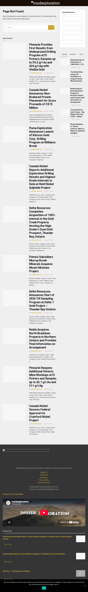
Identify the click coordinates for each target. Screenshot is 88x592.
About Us (44, 472)
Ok (44, 588)
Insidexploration (36, 73)
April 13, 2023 (8, 579)
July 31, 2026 (48, 423)
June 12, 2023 (8, 544)
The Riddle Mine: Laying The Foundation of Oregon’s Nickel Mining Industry (76, 76)
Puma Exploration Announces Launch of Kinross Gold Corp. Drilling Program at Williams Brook (42, 137)
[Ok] (85, 586)
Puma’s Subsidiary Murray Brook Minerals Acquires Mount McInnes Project (41, 264)
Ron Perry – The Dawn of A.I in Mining (16, 571)
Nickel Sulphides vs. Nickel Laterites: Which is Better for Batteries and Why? (77, 128)
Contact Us (44, 475)
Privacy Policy (44, 480)
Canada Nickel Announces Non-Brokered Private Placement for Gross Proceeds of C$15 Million (42, 98)
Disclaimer (44, 477)
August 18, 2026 (48, 73)
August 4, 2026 (48, 274)
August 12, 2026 (48, 111)
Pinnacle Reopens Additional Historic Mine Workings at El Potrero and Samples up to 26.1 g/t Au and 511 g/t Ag (42, 376)
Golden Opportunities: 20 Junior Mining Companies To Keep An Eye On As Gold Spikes (34, 554)
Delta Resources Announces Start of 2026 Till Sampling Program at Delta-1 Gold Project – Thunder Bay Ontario (42, 300)
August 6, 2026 (48, 240)
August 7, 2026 (48, 191)
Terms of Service (44, 482)
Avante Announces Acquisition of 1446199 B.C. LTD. (77, 62)
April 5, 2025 (7, 561)
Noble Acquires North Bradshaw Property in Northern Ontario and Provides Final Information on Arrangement (42, 338)
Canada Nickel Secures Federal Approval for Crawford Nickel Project (39, 413)
